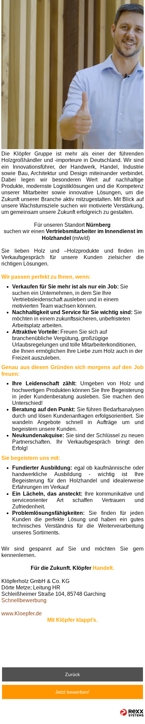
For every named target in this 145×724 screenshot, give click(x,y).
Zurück (72, 674)
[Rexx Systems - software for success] (132, 713)
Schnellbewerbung (24, 600)
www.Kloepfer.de (21, 613)
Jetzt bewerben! (72, 692)
